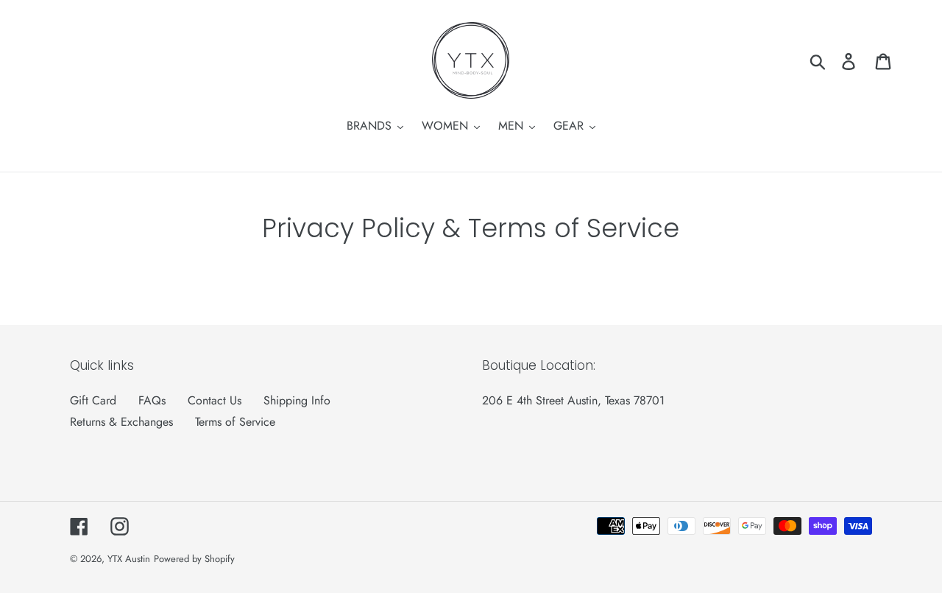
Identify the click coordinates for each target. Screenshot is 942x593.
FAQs (152, 400)
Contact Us (214, 400)
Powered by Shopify (194, 559)
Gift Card (93, 400)
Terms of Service (235, 421)
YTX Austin (128, 559)
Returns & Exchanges (121, 421)
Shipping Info (296, 400)
